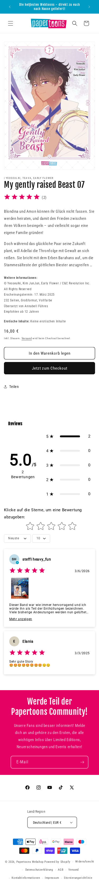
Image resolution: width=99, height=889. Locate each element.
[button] (10, 23)
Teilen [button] (14, 387)
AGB (60, 869)
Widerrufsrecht (84, 861)
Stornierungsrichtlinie (78, 878)
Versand (27, 338)
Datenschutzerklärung (39, 869)
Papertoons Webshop (30, 862)
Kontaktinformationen (26, 878)
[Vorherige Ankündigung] (10, 7)
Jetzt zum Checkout (49, 368)
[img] (22, 197)
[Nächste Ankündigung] (89, 7)
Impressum (52, 878)
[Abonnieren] (82, 762)
